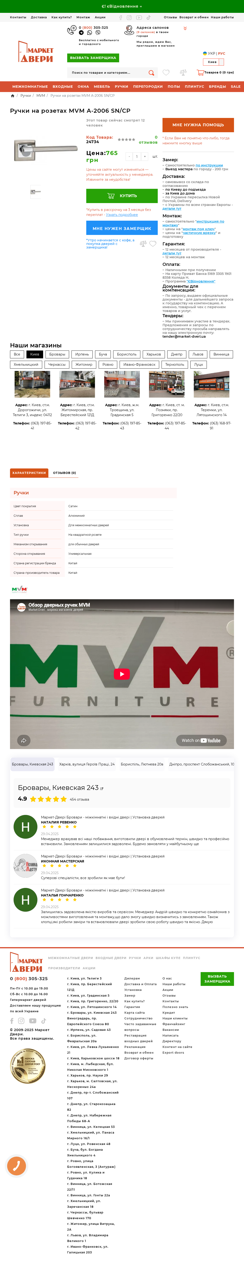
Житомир (84, 364)
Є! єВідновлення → (122, 6)
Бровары (57, 354)
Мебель (102, 86)
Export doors (173, 1052)
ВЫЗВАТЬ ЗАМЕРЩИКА (93, 58)
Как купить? (61, 17)
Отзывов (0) (64, 473)
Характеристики (29, 473)
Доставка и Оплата (140, 984)
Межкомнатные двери (70, 958)
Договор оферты (138, 1058)
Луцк (198, 364)
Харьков (154, 354)
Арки (148, 958)
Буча (103, 354)
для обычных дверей (83, 544)
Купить (128, 196)
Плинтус (194, 86)
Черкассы (57, 364)
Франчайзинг (174, 1024)
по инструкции (209, 165)
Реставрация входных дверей (138, 1038)
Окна (83, 86)
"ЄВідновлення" (201, 281)
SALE (236, 86)
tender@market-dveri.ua (184, 336)
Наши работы (222, 17)
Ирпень (82, 354)
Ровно (107, 364)
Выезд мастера (179, 169)
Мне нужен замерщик (122, 228)
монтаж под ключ (198, 229)
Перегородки (148, 86)
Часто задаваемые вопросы (140, 1027)
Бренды (217, 86)
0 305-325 (93, 27)
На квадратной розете (85, 534)
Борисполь (127, 354)
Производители (64, 968)
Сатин (72, 506)
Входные (63, 86)
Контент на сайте (178, 1047)
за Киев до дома (180, 193)
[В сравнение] (143, 244)
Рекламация (135, 1047)
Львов (198, 354)
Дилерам (132, 978)
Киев (34, 354)
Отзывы (170, 17)
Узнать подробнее (122, 215)
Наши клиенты (175, 1018)
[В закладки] (153, 244)
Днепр (177, 354)
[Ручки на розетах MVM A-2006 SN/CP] (45, 150)
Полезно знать (175, 1007)
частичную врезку (199, 233)
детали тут (172, 208)
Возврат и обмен (194, 17)
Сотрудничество (138, 1018)
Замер (129, 995)
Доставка (39, 17)
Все (17, 354)
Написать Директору (172, 1038)
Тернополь (174, 364)
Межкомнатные (30, 86)
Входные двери (111, 958)
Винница (221, 354)
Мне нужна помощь (198, 125)
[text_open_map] (101, 789)
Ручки (121, 86)
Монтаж (83, 17)
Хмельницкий (26, 364)
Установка (133, 990)
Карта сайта (134, 1012)
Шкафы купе (168, 958)
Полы (174, 86)
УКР (211, 53)
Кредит (169, 1012)
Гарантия (132, 1007)
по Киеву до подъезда (185, 189)
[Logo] (36, 51)
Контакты (18, 17)
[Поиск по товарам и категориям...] (151, 72)
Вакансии (171, 1030)
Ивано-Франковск (139, 364)
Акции (100, 17)
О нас (167, 978)
